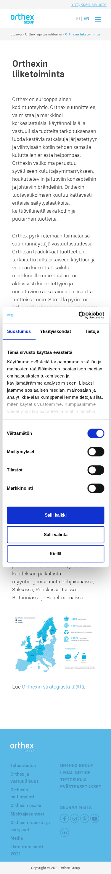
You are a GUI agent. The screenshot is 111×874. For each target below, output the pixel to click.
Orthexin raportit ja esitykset (30, 825)
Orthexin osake (25, 805)
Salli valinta (55, 534)
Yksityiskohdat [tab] (55, 331)
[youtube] (94, 818)
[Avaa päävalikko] (98, 18)
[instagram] (74, 818)
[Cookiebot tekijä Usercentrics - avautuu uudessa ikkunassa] (79, 315)
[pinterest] (84, 818)
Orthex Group (77, 765)
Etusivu (16, 34)
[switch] (95, 451)
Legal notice (75, 772)
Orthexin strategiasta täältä (53, 686)
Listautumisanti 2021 (26, 850)
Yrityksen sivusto (89, 4)
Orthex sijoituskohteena (43, 34)
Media (16, 838)
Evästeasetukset (80, 787)
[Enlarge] (91, 618)
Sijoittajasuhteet (27, 814)
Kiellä (55, 553)
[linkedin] (64, 832)
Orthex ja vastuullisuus (24, 777)
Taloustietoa (23, 765)
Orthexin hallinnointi (22, 793)
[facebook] (64, 818)
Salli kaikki (56, 514)
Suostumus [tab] (19, 331)
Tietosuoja (73, 779)
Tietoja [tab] (92, 331)
